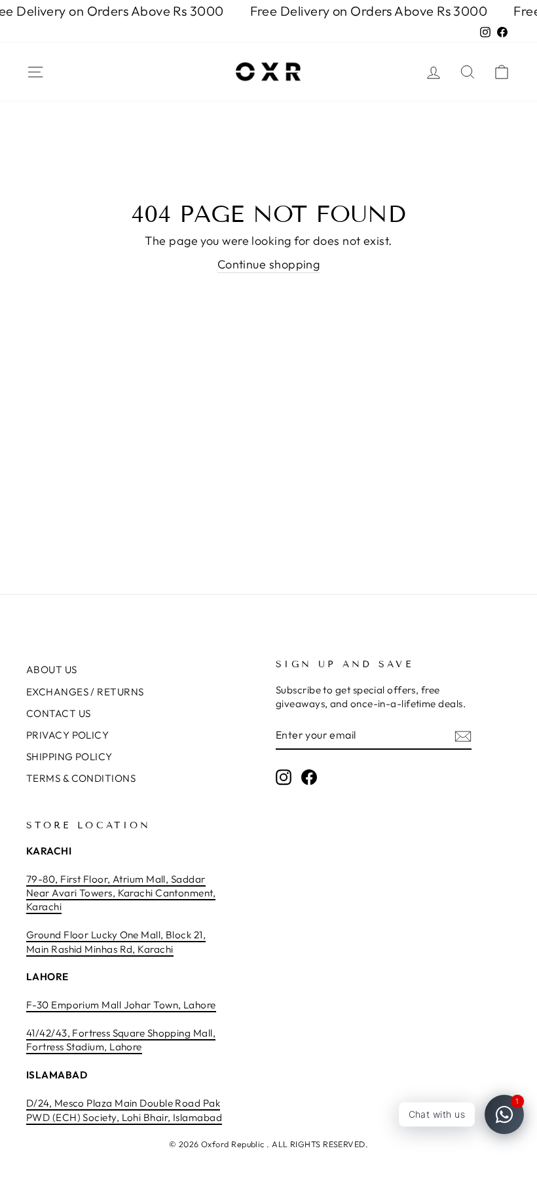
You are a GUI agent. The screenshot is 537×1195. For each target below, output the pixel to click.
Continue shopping (268, 264)
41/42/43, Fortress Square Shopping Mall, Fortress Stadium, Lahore (120, 1040)
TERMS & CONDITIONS (81, 778)
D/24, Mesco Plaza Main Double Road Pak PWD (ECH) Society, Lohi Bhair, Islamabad (124, 1110)
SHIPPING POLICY (69, 756)
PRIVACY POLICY (67, 735)
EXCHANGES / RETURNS (85, 692)
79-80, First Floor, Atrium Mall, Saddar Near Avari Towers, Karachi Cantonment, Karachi (120, 893)
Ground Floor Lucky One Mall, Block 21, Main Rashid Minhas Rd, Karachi (116, 941)
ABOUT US (51, 669)
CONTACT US (58, 713)
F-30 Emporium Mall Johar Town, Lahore (121, 1005)
